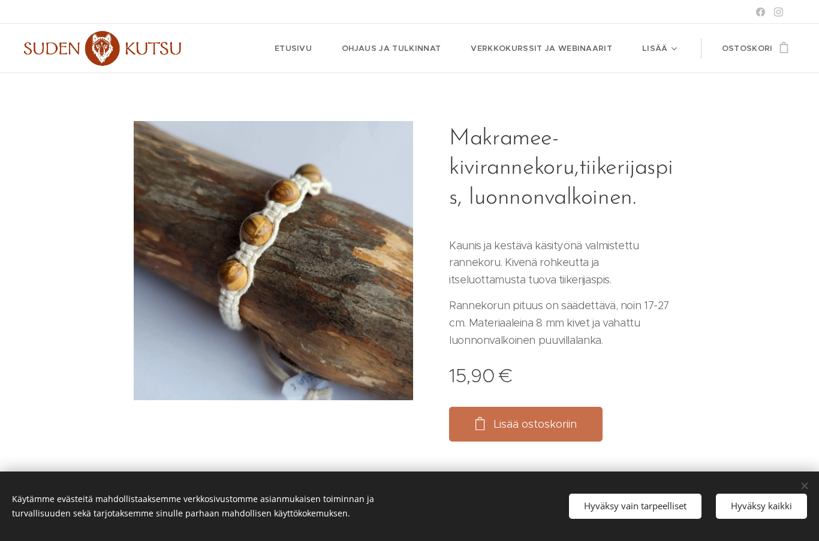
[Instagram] (778, 12)
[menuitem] (299, 49)
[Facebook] (760, 12)
